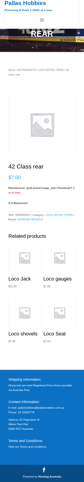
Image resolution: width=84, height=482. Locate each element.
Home (11, 70)
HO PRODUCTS (26, 70)
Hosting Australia (49, 476)
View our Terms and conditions (27, 446)
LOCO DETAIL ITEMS (51, 70)
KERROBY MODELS (30, 219)
